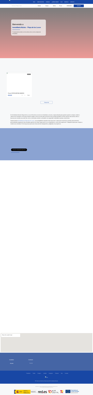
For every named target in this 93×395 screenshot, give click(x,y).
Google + (39, 373)
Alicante (11, 363)
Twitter (33, 373)
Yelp (62, 373)
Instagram (51, 373)
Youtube (66, 373)
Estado (39, 5)
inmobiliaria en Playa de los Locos (26, 120)
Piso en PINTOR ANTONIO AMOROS (16, 93)
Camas (46, 5)
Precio (60, 5)
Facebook (28, 373)
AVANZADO (69, 5)
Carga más (46, 102)
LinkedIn (45, 373)
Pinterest (57, 373)
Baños (54, 5)
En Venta (28, 74)
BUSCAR (79, 5)
